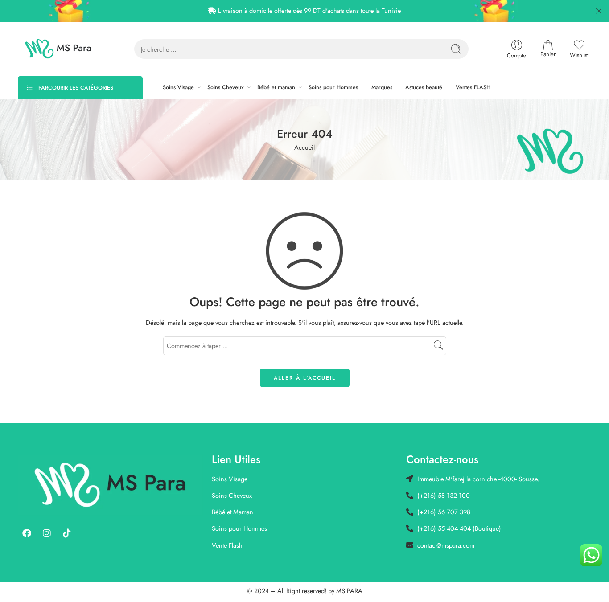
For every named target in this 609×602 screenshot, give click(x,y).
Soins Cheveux (225, 87)
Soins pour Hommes (333, 87)
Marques (381, 87)
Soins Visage (178, 87)
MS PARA (349, 590)
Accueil (304, 147)
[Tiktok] (67, 533)
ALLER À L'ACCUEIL (305, 378)
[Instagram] (47, 533)
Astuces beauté (423, 87)
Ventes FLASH (473, 87)
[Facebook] (27, 533)
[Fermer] (599, 11)
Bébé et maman (276, 87)
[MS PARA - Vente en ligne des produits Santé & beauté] (58, 49)
